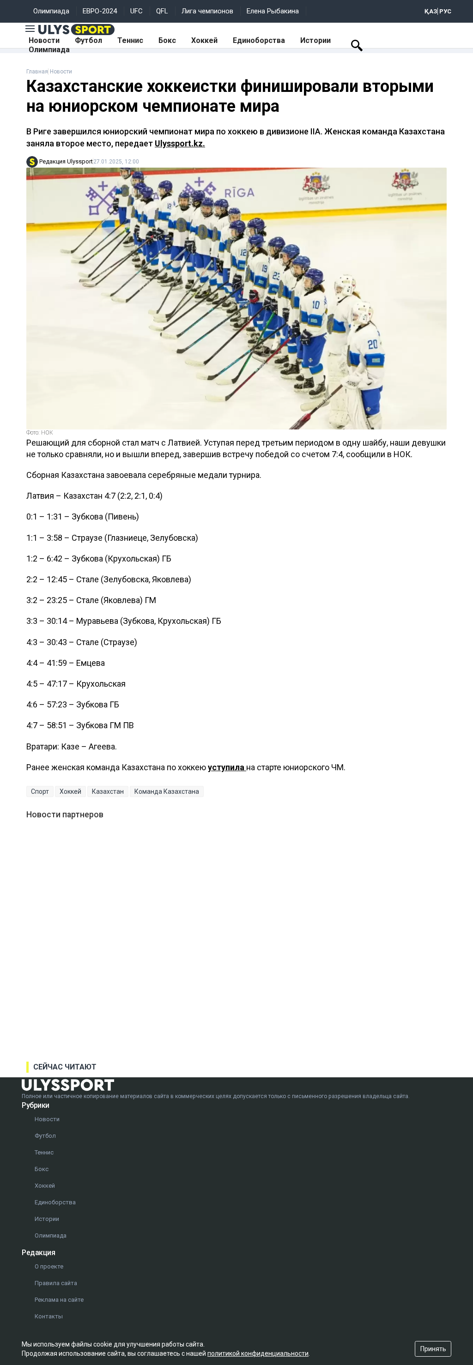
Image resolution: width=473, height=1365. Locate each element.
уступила (227, 767)
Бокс (167, 40)
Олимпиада (51, 11)
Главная (37, 71)
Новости (44, 40)
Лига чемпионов (207, 11)
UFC (136, 11)
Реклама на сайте (59, 1299)
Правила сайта (56, 1283)
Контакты (49, 1316)
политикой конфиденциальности (258, 1353)
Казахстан (108, 791)
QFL (162, 11)
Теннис (130, 40)
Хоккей (204, 40)
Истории (315, 40)
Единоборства (259, 40)
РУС (445, 11)
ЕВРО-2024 (100, 11)
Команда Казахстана (166, 791)
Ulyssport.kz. (180, 143)
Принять (433, 1349)
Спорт (40, 791)
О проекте (49, 1266)
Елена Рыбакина (273, 11)
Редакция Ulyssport (66, 161)
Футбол (88, 40)
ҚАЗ (430, 11)
